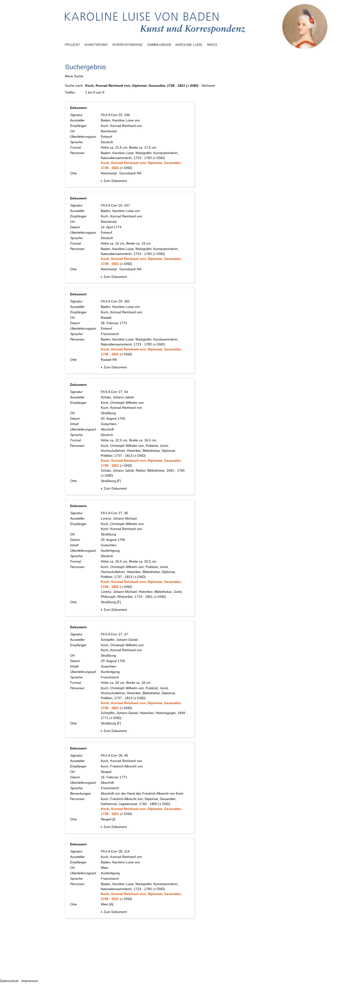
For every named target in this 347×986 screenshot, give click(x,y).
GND (193, 85)
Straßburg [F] (111, 481)
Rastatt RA (109, 360)
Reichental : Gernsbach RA (121, 173)
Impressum (29, 981)
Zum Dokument (115, 181)
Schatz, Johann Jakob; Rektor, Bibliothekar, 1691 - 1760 (143, 470)
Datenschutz (9, 981)
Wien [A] (107, 904)
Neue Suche (74, 76)
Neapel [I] (108, 819)
